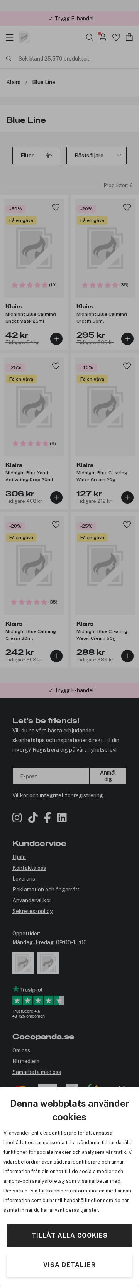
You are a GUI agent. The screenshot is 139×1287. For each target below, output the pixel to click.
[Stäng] (131, 30)
